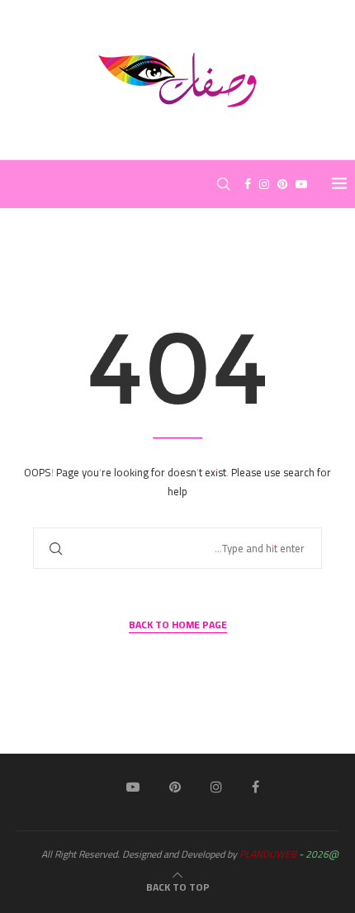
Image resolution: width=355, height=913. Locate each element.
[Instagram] (264, 184)
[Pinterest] (282, 184)
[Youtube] (301, 184)
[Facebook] (247, 184)
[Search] (223, 184)
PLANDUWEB (267, 853)
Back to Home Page (178, 625)
